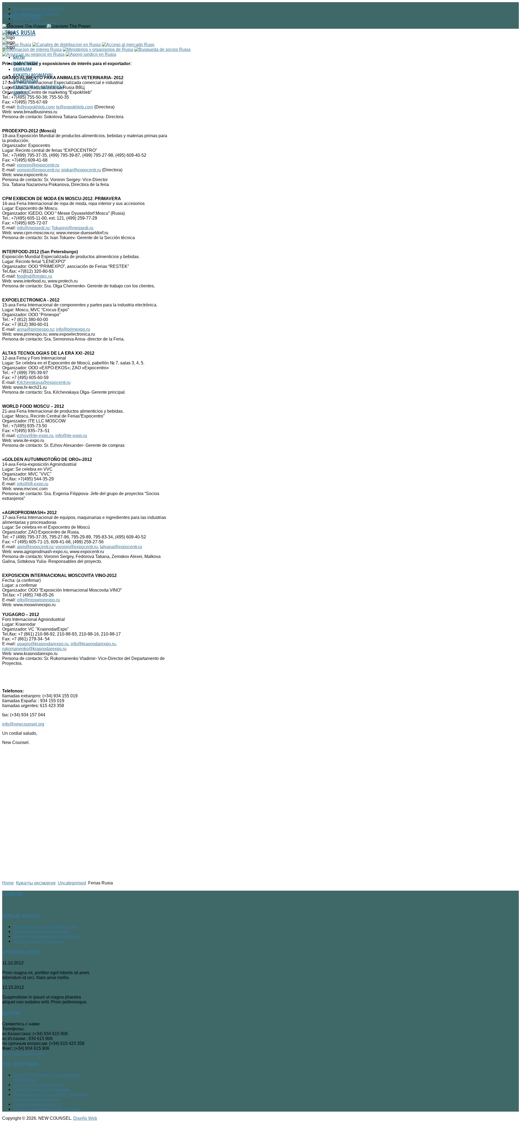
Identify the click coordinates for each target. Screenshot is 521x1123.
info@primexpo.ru (73, 329)
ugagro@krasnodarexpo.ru (42, 643)
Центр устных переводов (38, 941)
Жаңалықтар (25, 63)
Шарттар (21, 93)
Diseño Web (85, 1118)
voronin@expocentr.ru (38, 165)
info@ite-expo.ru (71, 435)
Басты (19, 57)
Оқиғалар (22, 69)
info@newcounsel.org (23, 724)
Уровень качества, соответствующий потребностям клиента (50, 1097)
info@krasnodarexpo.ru (93, 643)
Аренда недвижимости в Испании (47, 936)
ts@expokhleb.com (74, 107)
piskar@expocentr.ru (81, 170)
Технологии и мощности (37, 1104)
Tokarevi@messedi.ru (72, 228)
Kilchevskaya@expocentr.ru (44, 382)
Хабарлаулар (25, 81)
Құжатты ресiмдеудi (33, 75)
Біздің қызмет (26, 18)
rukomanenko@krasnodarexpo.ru (34, 648)
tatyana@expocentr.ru (121, 546)
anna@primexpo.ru (35, 329)
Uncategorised (72, 883)
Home (8, 883)
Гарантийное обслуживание (41, 931)
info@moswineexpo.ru (38, 600)
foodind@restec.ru (34, 276)
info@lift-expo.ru (32, 484)
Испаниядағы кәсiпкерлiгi (38, 9)
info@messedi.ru (33, 228)
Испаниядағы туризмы (36, 13)
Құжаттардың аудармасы (38, 87)
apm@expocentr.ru (35, 546)
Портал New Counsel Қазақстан (45, 926)
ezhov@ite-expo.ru (35, 435)
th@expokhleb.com (35, 107)
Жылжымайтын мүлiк (34, 23)
